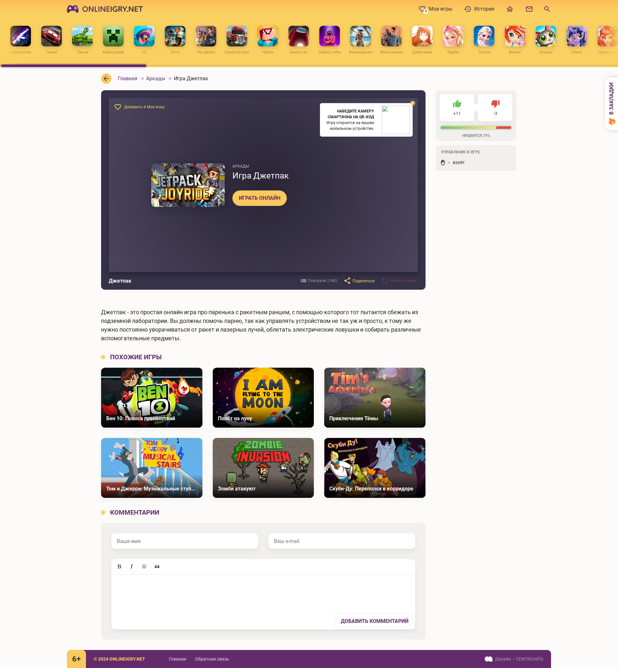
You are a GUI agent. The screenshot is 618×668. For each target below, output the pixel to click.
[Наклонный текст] (131, 566)
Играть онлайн (259, 198)
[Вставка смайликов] (144, 566)
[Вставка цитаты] (157, 566)
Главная (177, 659)
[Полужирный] (119, 566)
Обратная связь (212, 659)
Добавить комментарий (374, 621)
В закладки (611, 99)
